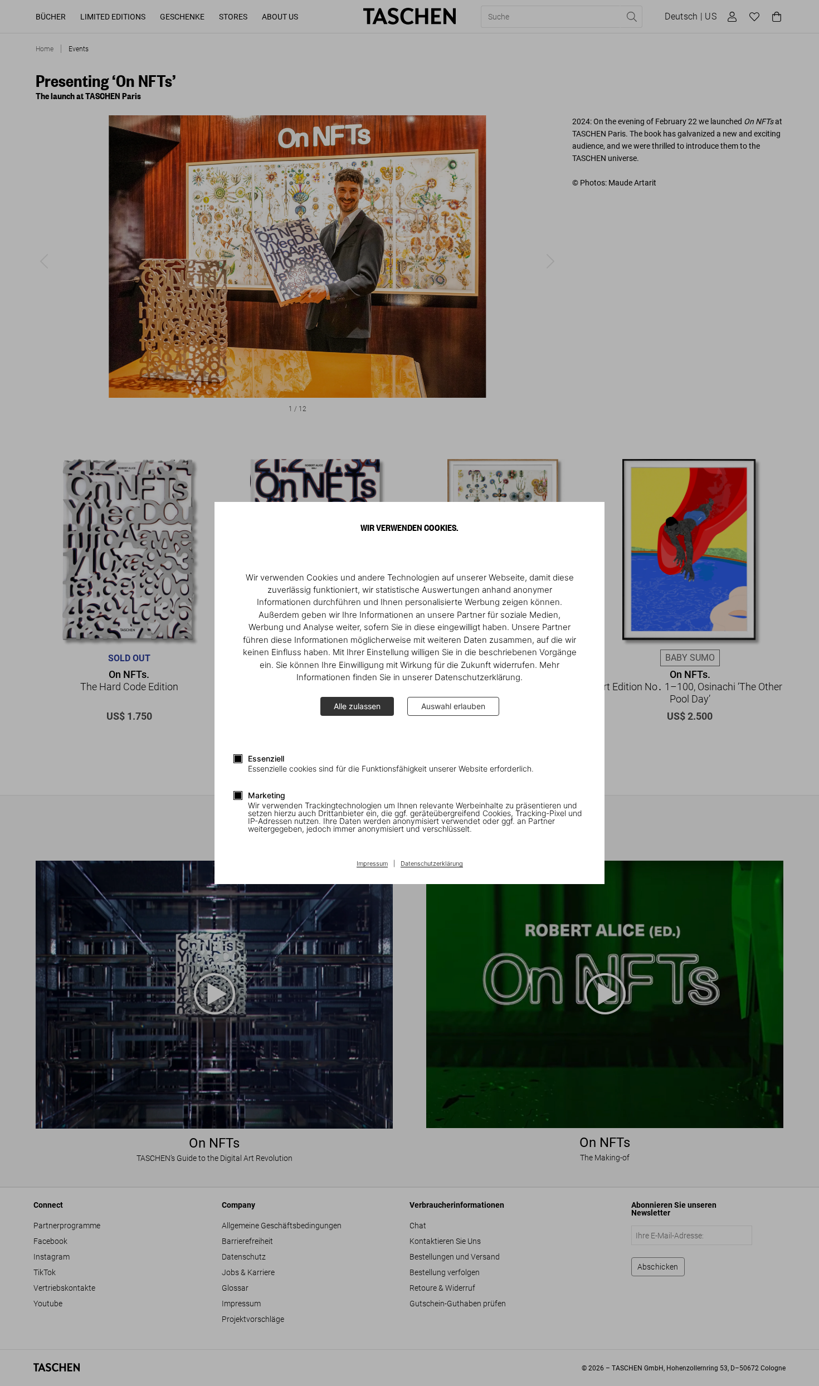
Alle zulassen (357, 706)
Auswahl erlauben (453, 706)
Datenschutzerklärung (432, 864)
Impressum (372, 864)
